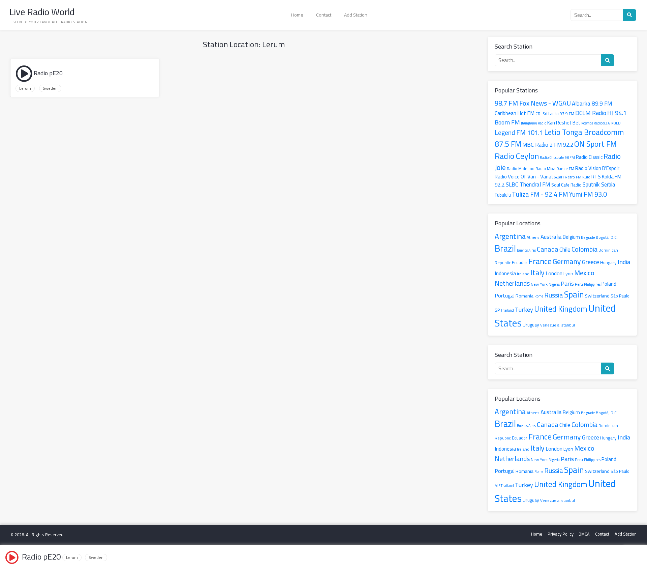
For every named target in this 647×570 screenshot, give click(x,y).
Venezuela (549, 325)
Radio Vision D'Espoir (597, 168)
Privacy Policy (561, 534)
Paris (567, 283)
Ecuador (519, 262)
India (624, 261)
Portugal (505, 295)
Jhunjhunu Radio (533, 123)
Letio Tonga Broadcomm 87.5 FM (559, 138)
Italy (537, 272)
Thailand (507, 310)
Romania (524, 295)
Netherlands (512, 283)
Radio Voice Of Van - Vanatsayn (529, 176)
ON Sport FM (595, 144)
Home (297, 14)
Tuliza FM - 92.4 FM (540, 194)
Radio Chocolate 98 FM (557, 157)
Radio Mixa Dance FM (554, 168)
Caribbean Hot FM (514, 113)
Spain (574, 294)
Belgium (571, 237)
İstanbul (567, 325)
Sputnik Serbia (599, 184)
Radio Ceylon (517, 156)
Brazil (505, 248)
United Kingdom (560, 309)
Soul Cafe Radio (566, 185)
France (540, 261)
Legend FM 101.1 (519, 132)
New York (539, 284)
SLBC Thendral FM (528, 184)
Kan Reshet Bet (563, 122)
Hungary (608, 262)
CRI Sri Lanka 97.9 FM (554, 113)
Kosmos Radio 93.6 (595, 123)
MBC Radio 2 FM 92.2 (547, 145)
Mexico (584, 272)
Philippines (592, 284)
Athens (533, 237)
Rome (538, 296)
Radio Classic (589, 157)
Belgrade (588, 237)
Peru (579, 284)
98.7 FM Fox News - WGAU (533, 103)
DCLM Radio (590, 112)
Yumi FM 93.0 (588, 194)
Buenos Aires (526, 250)
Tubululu (503, 195)
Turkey (524, 309)
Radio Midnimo (520, 168)
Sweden (50, 88)
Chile (565, 249)
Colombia (584, 249)
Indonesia (505, 273)
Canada (547, 249)
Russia (553, 295)
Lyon (568, 273)
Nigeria (554, 284)
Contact (323, 14)
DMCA (584, 534)
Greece (590, 261)
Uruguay (531, 324)
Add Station (355, 14)
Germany (567, 261)
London (554, 273)
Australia (551, 236)
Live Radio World (41, 12)
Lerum (25, 88)
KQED (616, 123)
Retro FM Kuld (577, 177)
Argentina (510, 236)
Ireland (523, 274)
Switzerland (597, 295)
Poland (609, 284)
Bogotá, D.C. (607, 237)
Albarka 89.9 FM (592, 103)
